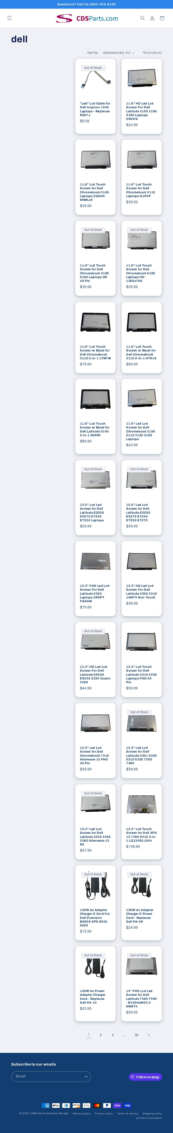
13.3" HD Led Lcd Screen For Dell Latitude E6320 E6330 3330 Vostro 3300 (95, 674)
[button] (9, 18)
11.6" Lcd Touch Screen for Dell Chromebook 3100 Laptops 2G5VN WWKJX (94, 192)
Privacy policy (104, 1113)
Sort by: (92, 52)
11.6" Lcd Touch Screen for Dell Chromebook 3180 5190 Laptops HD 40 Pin (94, 273)
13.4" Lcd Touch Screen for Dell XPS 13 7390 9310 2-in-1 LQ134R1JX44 (141, 834)
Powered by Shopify (56, 1113)
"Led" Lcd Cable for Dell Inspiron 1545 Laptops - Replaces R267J (95, 109)
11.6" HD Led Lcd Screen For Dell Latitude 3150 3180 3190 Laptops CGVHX (141, 111)
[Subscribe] (86, 1076)
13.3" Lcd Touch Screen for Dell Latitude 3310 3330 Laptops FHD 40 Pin (141, 674)
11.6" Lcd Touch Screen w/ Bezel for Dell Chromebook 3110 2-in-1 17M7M (95, 352)
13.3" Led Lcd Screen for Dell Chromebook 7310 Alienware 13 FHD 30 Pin (94, 755)
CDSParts (36, 1113)
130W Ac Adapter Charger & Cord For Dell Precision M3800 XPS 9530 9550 (95, 917)
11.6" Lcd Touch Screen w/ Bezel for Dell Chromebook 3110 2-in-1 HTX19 (141, 352)
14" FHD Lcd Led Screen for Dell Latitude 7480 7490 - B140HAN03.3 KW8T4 (141, 998)
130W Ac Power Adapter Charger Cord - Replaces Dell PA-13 (92, 996)
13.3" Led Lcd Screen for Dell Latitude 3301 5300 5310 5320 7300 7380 (141, 755)
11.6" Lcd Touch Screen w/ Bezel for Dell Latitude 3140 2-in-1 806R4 (95, 429)
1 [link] (89, 1035)
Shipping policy (152, 1113)
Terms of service (127, 1113)
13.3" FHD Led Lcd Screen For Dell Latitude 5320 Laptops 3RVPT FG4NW (94, 593)
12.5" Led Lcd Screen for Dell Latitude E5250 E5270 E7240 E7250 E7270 (138, 512)
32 (136, 1035)
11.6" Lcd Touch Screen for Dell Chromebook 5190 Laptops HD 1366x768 (140, 273)
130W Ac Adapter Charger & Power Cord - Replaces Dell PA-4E (139, 915)
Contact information (149, 1118)
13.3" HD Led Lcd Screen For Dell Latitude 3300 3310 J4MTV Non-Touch (141, 591)
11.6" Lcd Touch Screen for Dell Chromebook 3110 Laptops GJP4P (140, 190)
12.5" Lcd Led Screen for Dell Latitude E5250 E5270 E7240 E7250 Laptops (92, 512)
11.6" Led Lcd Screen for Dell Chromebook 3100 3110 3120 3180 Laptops (140, 431)
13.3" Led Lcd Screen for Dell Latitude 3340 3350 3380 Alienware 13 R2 (95, 836)
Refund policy (82, 1113)
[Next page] (148, 1035)
